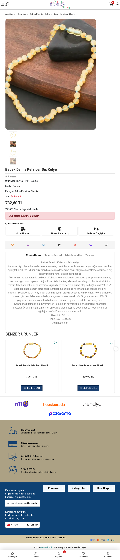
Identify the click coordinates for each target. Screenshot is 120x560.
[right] (116, 349)
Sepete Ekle (33, 388)
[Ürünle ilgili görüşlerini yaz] (44, 245)
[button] (12, 74)
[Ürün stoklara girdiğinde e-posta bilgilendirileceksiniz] (75, 245)
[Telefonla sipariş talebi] (91, 245)
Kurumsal (53, 488)
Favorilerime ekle (15, 223)
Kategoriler (78, 488)
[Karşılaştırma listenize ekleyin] (60, 245)
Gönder (34, 503)
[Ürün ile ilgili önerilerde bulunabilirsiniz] (107, 245)
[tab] (33, 255)
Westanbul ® (46, 547)
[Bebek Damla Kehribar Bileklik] (32, 351)
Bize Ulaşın (103, 488)
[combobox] (9, 525)
